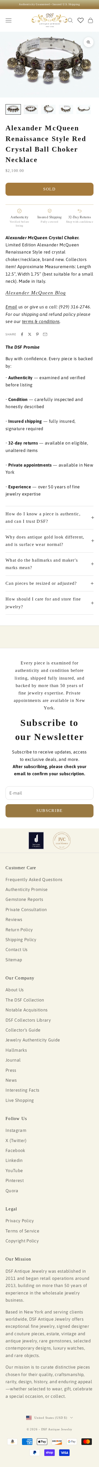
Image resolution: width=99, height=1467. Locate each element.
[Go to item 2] (30, 109)
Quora (12, 1190)
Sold (49, 189)
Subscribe (49, 810)
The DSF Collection (25, 999)
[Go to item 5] (83, 109)
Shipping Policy (21, 939)
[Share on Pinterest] (37, 334)
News (11, 1080)
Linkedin (14, 1160)
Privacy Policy (20, 1220)
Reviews (14, 919)
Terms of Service (22, 1230)
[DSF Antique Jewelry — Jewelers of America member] (36, 840)
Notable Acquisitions (27, 1009)
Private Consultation (26, 909)
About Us (15, 989)
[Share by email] (45, 334)
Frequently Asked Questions (34, 879)
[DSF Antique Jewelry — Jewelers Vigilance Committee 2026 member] (62, 840)
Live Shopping (20, 1100)
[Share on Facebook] (22, 334)
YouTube (14, 1170)
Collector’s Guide (23, 1029)
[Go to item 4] (66, 109)
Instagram (16, 1130)
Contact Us (17, 949)
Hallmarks (16, 1050)
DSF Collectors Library (28, 1020)
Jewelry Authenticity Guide (33, 1039)
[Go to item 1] (13, 109)
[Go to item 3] (48, 109)
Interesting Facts (22, 1090)
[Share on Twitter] (30, 334)
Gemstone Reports (24, 899)
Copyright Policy (22, 1240)
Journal (13, 1059)
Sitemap (14, 959)
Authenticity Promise (27, 889)
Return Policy (19, 929)
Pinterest (15, 1180)
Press (11, 1070)
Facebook (15, 1150)
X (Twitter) (16, 1140)
